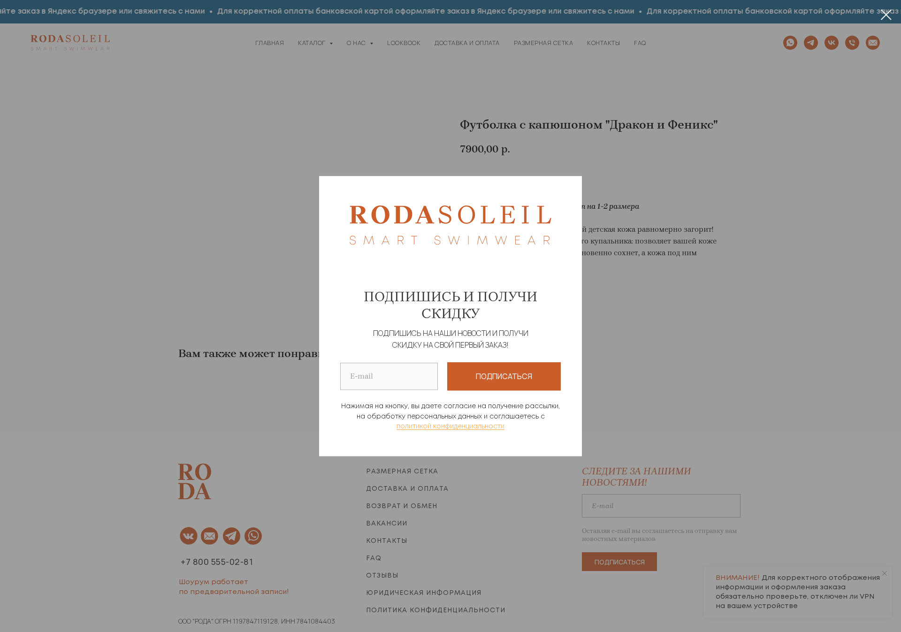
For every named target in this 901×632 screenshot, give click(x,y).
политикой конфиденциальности (450, 427)
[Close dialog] (886, 15)
